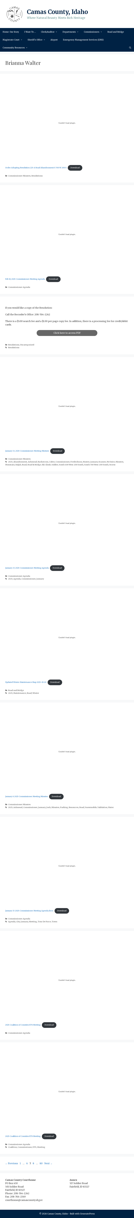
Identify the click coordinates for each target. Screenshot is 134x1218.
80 (41, 1163)
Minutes (119, 462)
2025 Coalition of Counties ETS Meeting (23, 1025)
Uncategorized (27, 345)
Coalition (12, 1147)
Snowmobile (91, 807)
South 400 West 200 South (71, 465)
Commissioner (62, 462)
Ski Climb (46, 465)
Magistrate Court (11, 40)
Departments (69, 32)
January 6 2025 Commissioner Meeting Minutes (26, 796)
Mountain (10, 465)
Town (54, 921)
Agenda (17, 579)
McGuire (111, 462)
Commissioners (91, 32)
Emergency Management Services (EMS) (83, 40)
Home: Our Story (11, 32)
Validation (102, 807)
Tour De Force (44, 921)
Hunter (86, 462)
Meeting (33, 921)
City (18, 921)
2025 (10, 462)
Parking (64, 807)
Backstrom (43, 462)
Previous (11, 1163)
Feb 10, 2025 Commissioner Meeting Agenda (25, 279)
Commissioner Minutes (19, 176)
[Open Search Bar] (130, 48)
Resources (74, 807)
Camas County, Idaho (57, 12)
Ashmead (32, 462)
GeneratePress (87, 1213)
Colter (52, 462)
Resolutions (37, 176)
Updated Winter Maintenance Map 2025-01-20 (25, 682)
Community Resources (14, 47)
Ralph (18, 465)
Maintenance (19, 693)
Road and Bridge (115, 32)
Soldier (55, 465)
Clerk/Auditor (47, 32)
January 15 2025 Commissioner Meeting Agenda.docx (29, 911)
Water (111, 807)
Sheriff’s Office (35, 40)
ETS (34, 1147)
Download (75, 168)
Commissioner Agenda (19, 287)
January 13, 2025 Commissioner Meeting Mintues (27, 451)
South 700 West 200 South (96, 465)
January (94, 462)
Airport (54, 40)
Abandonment (20, 462)
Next (48, 1163)
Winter (35, 693)
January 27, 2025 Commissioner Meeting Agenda (27, 568)
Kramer (102, 462)
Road (24, 465)
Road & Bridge (34, 465)
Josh (48, 807)
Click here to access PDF (67, 332)
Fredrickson (76, 462)
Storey (112, 465)
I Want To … (30, 32)
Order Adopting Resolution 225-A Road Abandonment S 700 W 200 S (35, 168)
